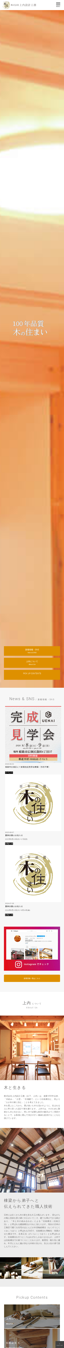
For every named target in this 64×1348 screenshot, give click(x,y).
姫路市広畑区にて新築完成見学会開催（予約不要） (27, 767)
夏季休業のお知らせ (14, 835)
